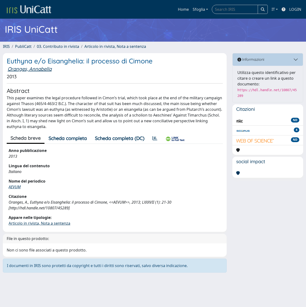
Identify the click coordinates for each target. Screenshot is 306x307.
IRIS (6, 46)
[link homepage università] (29, 9)
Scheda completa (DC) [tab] (119, 138)
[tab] (154, 138)
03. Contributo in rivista (58, 46)
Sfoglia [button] (199, 9)
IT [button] (273, 9)
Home (183, 9)
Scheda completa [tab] (68, 138)
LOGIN (295, 9)
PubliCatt (23, 46)
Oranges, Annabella (30, 69)
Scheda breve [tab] (26, 138)
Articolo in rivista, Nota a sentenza (115, 46)
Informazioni (252, 59)
